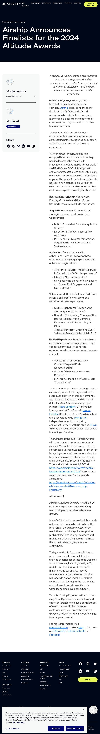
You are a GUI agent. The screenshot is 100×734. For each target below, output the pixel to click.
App (60, 679)
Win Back (24, 683)
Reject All (56, 728)
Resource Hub (44, 666)
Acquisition (25, 666)
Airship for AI (6, 679)
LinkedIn (80, 631)
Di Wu (93, 425)
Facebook (54, 634)
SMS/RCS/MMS (64, 669)
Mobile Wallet (63, 676)
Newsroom (6, 669)
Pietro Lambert (66, 406)
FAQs (4, 673)
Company (77, 3)
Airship (64, 107)
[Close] (83, 709)
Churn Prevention (27, 679)
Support (42, 688)
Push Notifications (65, 666)
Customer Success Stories (46, 677)
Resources (57, 3)
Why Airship (25, 4)
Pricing (68, 3)
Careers (5, 676)
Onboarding (25, 669)
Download (12, 127)
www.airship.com (58, 627)
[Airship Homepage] (11, 4)
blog (81, 627)
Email (61, 673)
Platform (35, 3)
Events (42, 673)
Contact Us (6, 688)
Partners (43, 682)
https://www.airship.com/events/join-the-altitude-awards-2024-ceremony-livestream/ (72, 486)
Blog (41, 669)
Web (60, 683)
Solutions (46, 3)
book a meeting (90, 4)
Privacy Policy (19, 722)
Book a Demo (6, 695)
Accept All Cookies (74, 728)
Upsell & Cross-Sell (27, 673)
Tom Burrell (80, 417)
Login (87, 680)
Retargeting (25, 676)
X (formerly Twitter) (64, 631)
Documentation (45, 685)
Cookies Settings (91, 728)
